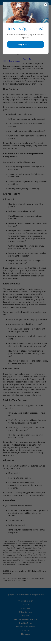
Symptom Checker (25, 44)
